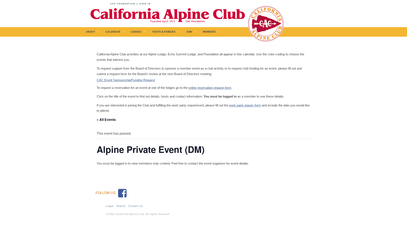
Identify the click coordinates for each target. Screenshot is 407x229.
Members (209, 31)
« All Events (106, 119)
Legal (110, 206)
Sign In (145, 4)
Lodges (136, 31)
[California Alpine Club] (165, 15)
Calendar (113, 31)
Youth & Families (164, 31)
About (90, 31)
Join (189, 31)
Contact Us (135, 206)
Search (121, 206)
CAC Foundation (122, 4)
